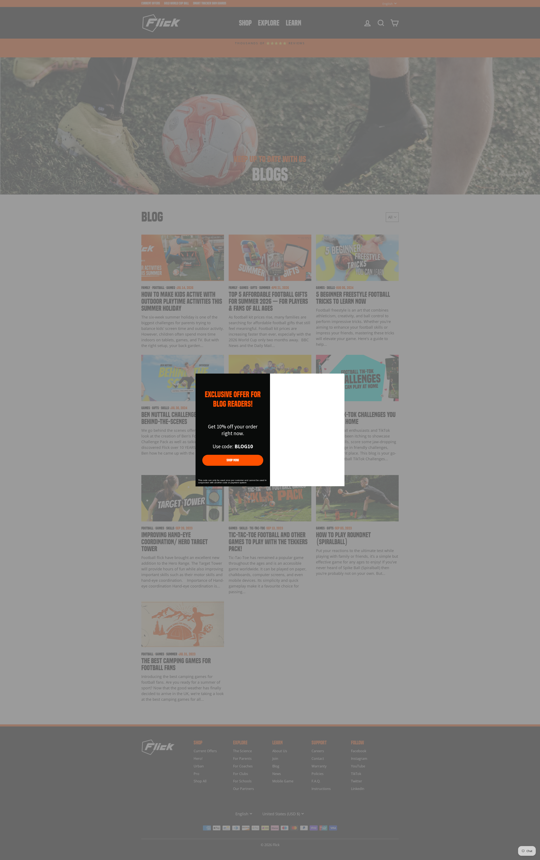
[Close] (339, 379)
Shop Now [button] (233, 460)
